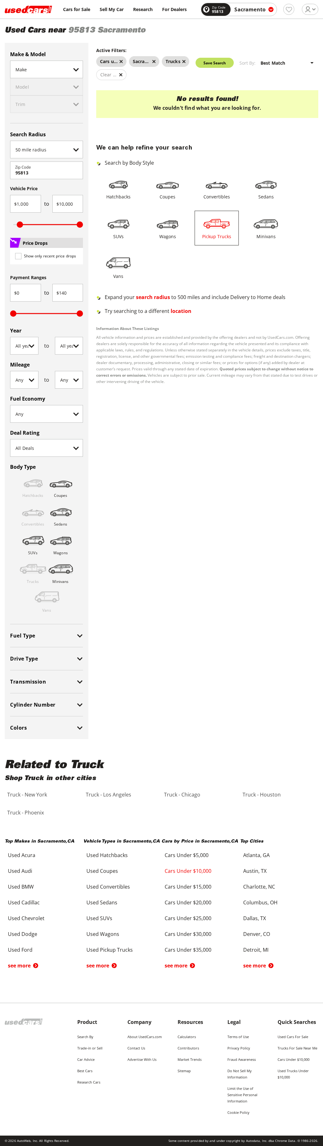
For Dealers (174, 9)
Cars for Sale (76, 9)
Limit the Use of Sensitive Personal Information (242, 1094)
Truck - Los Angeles (108, 794)
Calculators (187, 1036)
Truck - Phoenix (25, 812)
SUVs (118, 236)
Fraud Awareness (241, 1059)
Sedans (266, 197)
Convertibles (216, 197)
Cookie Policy (238, 1112)
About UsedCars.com (144, 1036)
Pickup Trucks (216, 236)
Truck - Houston (262, 794)
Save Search (214, 63)
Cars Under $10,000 (293, 1059)
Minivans (266, 236)
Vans (118, 276)
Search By (85, 1036)
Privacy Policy (238, 1048)
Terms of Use (238, 1036)
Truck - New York (27, 794)
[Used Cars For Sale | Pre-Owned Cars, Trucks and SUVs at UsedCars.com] (28, 9)
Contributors (188, 1048)
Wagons (167, 236)
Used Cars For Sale (293, 1036)
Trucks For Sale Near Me (297, 1048)
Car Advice (86, 1059)
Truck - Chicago (182, 794)
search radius (153, 297)
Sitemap (184, 1070)
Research (143, 9)
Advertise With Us (141, 1059)
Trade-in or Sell (90, 1048)
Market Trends (190, 1059)
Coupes (167, 197)
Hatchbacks (118, 197)
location (181, 311)
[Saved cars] (288, 9)
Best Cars (84, 1070)
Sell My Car (112, 9)
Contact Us (136, 1048)
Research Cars (88, 1082)
